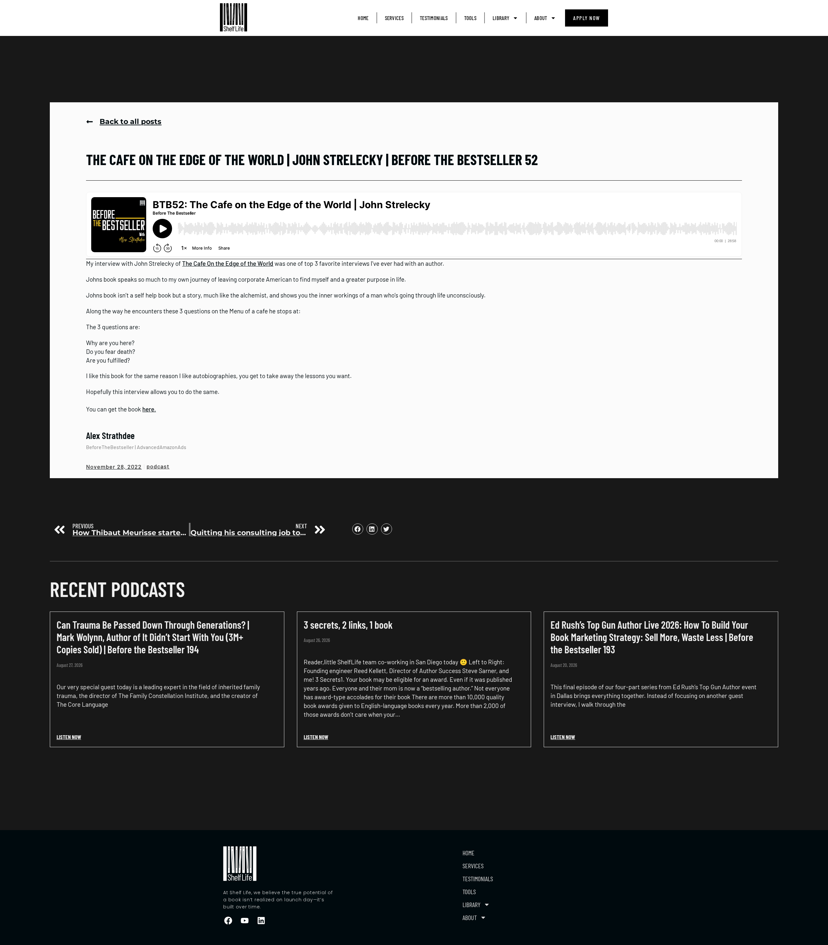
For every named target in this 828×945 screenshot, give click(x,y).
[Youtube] (244, 921)
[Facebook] (228, 921)
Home (363, 18)
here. (149, 409)
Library (501, 18)
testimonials (434, 18)
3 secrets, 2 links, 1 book (348, 624)
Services (394, 18)
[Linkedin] (261, 921)
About (540, 18)
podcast (158, 466)
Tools (470, 18)
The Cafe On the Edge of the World (227, 263)
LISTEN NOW (69, 737)
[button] (357, 528)
